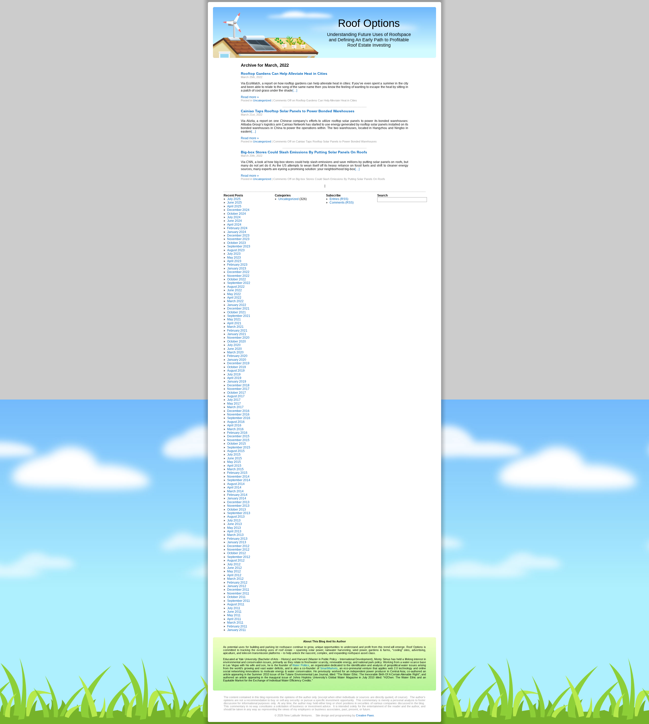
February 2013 (237, 538)
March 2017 (235, 407)
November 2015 (238, 440)
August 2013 (236, 516)
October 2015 (236, 443)
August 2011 (235, 604)
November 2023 (238, 239)
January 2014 (236, 498)
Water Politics (300, 665)
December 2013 (238, 502)
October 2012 (236, 553)
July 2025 (234, 199)
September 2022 (238, 283)
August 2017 (236, 396)
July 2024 (234, 217)
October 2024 (236, 213)
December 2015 (238, 436)
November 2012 (238, 549)
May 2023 (234, 257)
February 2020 (237, 356)
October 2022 (236, 279)
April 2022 (234, 297)
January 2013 (236, 542)
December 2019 (238, 363)
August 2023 (236, 250)
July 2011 (233, 608)
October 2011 (236, 597)
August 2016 (236, 422)
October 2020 (236, 341)
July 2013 (234, 520)
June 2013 (234, 524)
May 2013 (234, 528)
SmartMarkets (329, 668)
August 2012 (236, 560)
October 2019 (236, 367)
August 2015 (236, 451)
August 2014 (236, 484)
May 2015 (234, 462)
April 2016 (234, 425)
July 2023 (234, 254)
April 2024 (234, 224)
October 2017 (236, 392)
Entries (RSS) (339, 199)
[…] (295, 90)
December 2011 (238, 589)
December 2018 (238, 385)
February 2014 (237, 495)
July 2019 (234, 374)
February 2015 (237, 473)
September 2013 (238, 513)
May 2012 (234, 571)
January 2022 (236, 305)
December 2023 (238, 235)
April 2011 (234, 619)
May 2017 (234, 403)
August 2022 (236, 286)
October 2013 (236, 509)
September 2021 (238, 316)
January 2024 (236, 232)
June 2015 (234, 458)
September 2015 (238, 447)
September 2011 (238, 601)
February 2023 (237, 264)
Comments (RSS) (342, 202)
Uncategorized (262, 100)
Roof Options (369, 23)
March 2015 (235, 469)
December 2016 (238, 411)
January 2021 (236, 334)
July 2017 (234, 400)
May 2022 (234, 294)
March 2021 (235, 327)
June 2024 (234, 221)
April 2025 (234, 206)
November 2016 (238, 414)
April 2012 (234, 575)
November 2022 (238, 276)
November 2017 (238, 389)
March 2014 (235, 491)
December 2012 (238, 546)
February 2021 (237, 330)
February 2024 (237, 228)
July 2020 (234, 345)
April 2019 (234, 378)
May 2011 (234, 615)
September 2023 (238, 246)
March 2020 (235, 352)
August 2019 (236, 370)
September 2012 (238, 557)
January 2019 (236, 381)
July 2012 (234, 564)
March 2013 (235, 535)
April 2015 (234, 465)
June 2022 (234, 290)
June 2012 (234, 568)
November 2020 (238, 337)
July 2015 (234, 454)
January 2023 (236, 268)
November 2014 (238, 476)
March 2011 (235, 622)
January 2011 (236, 630)
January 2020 (236, 359)
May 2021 (234, 319)
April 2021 (234, 323)
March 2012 (235, 579)
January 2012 (236, 586)
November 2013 (238, 506)
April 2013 (234, 531)
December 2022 (238, 272)
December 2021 (238, 308)
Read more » (250, 97)
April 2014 (234, 487)
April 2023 (234, 261)
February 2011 (237, 626)
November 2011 (238, 593)
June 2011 (234, 611)
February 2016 (237, 433)
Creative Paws (365, 715)
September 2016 (238, 418)
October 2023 (236, 243)
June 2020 (234, 349)
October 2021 (236, 312)
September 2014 (238, 480)
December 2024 (238, 210)
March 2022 (235, 301)
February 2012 (237, 582)
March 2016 (235, 429)
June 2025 (234, 202)
